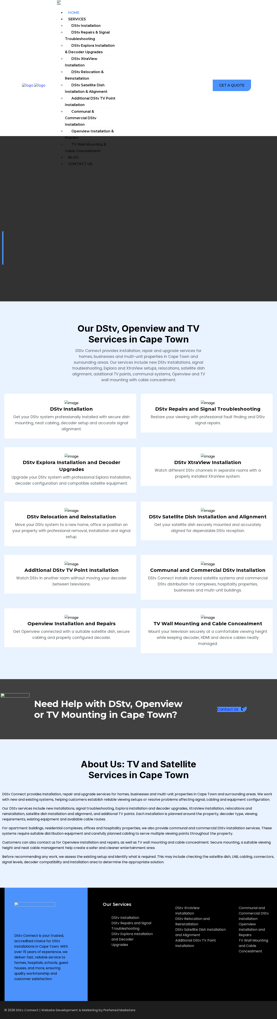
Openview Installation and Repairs (71, 624)
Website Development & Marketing (69, 1010)
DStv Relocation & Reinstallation (84, 75)
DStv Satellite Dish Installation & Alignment (86, 88)
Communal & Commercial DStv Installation (80, 118)
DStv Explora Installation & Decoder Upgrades (90, 48)
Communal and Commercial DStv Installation (208, 570)
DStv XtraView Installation (81, 62)
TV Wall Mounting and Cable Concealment (207, 624)
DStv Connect (27, 1010)
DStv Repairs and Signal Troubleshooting (208, 409)
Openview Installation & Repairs (89, 134)
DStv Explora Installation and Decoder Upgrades (132, 939)
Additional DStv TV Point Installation (90, 101)
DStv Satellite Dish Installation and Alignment (208, 517)
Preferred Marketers (119, 1010)
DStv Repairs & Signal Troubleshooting (87, 35)
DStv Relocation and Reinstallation (71, 517)
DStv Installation (86, 26)
